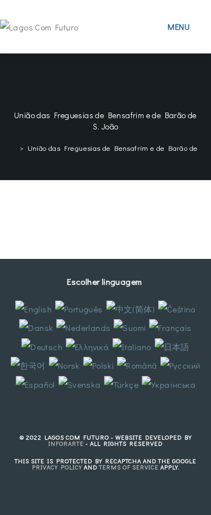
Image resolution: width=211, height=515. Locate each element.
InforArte (66, 443)
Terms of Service (129, 467)
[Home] (13, 148)
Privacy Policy (57, 467)
